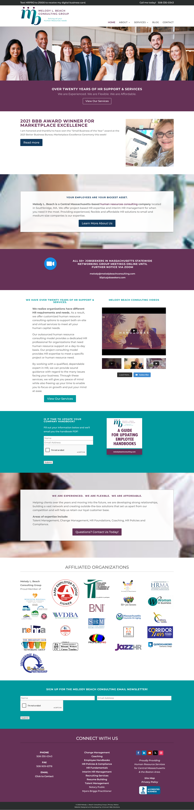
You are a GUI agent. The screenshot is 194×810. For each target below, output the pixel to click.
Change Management (97, 752)
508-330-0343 (166, 2)
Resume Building (97, 779)
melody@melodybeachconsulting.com (112, 273)
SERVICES (140, 22)
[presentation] (65, 450)
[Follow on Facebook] (138, 753)
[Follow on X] (155, 753)
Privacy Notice (113, 805)
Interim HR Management (97, 771)
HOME (111, 22)
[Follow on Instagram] (161, 753)
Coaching (97, 756)
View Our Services (97, 101)
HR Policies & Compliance (97, 764)
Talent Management (97, 783)
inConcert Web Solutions (111, 807)
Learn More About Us (97, 223)
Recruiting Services (97, 775)
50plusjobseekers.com (112, 277)
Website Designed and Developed (86, 807)
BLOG (155, 22)
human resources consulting (119, 204)
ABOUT (123, 22)
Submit (48, 462)
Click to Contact (44, 776)
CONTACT (168, 22)
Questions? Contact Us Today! (97, 532)
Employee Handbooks (97, 760)
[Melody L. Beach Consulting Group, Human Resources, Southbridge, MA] (149, 790)
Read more (31, 142)
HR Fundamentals (97, 767)
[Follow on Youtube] (149, 753)
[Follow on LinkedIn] (144, 753)
